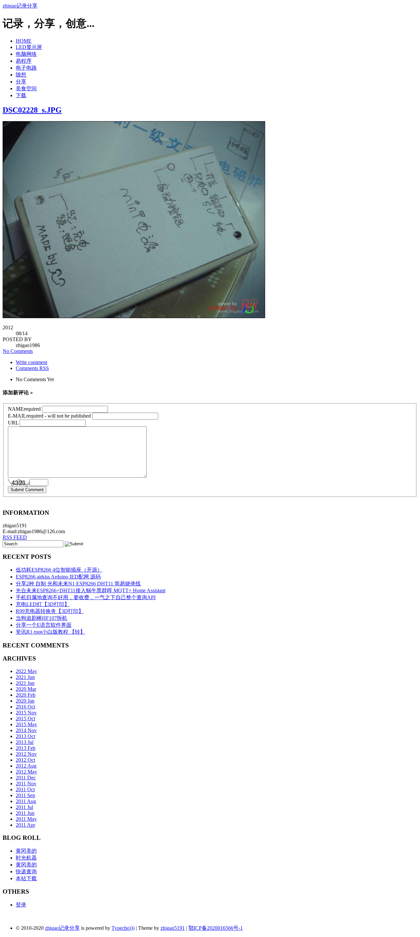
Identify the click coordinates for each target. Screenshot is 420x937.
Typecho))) (123, 928)
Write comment (31, 362)
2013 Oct (25, 736)
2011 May (26, 819)
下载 (21, 95)
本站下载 (26, 878)
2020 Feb (25, 695)
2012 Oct (25, 760)
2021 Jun (25, 677)
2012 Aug (26, 766)
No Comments (18, 351)
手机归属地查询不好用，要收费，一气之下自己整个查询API (86, 597)
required (24, 409)
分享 (21, 81)
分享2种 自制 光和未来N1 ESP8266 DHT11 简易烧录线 (78, 583)
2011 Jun (25, 813)
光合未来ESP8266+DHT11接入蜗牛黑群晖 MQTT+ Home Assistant (90, 590)
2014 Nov (26, 730)
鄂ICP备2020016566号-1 (215, 928)
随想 (21, 74)
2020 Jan (25, 701)
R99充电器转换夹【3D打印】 (50, 611)
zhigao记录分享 (20, 6)
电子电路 (26, 68)
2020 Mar (26, 689)
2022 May (26, 671)
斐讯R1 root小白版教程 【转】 (50, 632)
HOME (24, 41)
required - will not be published (49, 416)
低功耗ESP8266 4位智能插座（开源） (59, 570)
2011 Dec (26, 777)
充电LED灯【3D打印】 (43, 604)
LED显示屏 (29, 47)
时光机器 (26, 858)
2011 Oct (25, 789)
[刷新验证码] (19, 482)
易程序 (24, 61)
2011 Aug (26, 801)
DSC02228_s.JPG (32, 110)
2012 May (26, 771)
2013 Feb (25, 748)
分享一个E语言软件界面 (44, 625)
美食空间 (26, 88)
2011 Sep (25, 795)
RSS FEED (15, 537)
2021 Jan (25, 683)
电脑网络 (26, 54)
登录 (21, 904)
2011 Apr (25, 825)
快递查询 (26, 871)
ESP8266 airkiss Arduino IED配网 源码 (58, 576)
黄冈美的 (26, 851)
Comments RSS (32, 368)
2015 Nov (26, 712)
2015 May (26, 724)
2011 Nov (26, 783)
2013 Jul (24, 742)
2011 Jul (24, 807)
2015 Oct (25, 718)
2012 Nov (26, 754)
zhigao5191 (172, 928)
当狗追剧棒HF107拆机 (41, 618)
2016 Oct (25, 706)
